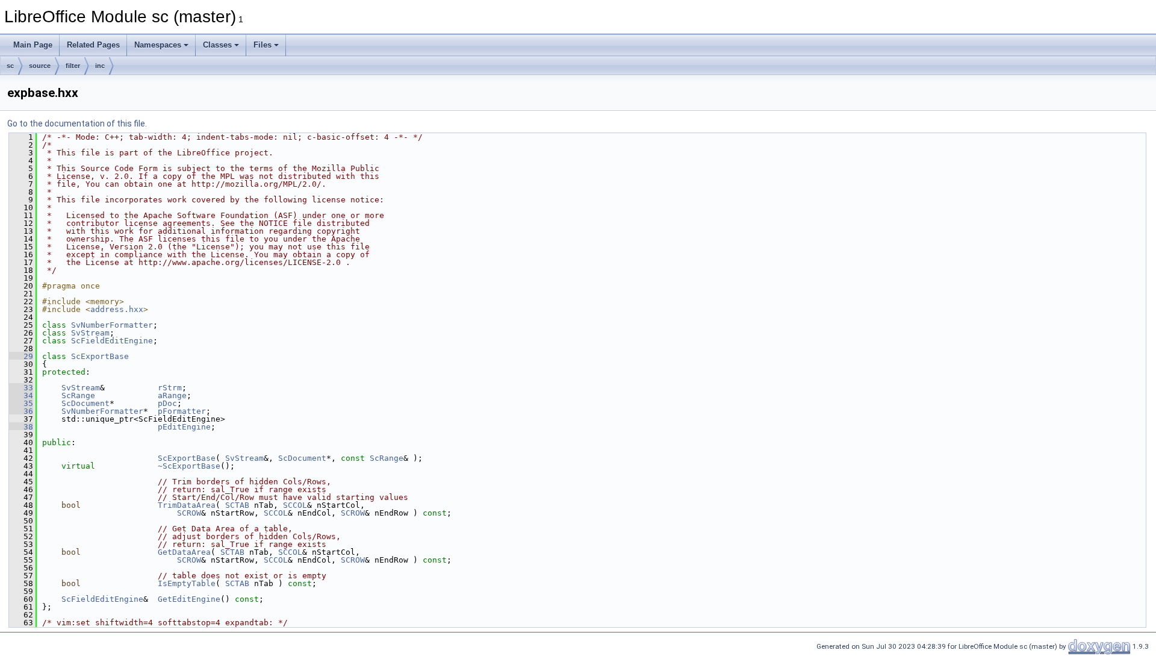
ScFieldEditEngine (112, 340)
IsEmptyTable (187, 583)
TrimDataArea (187, 505)
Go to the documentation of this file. (77, 123)
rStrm (170, 387)
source (40, 65)
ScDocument (85, 403)
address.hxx (116, 309)
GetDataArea (184, 552)
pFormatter (182, 411)
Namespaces (157, 44)
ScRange (78, 395)
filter (73, 65)
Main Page (32, 44)
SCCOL (295, 505)
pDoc (167, 403)
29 (21, 356)
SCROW (189, 512)
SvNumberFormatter (112, 325)
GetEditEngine (189, 599)
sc (10, 65)
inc (100, 65)
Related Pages (93, 44)
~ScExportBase (189, 465)
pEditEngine (184, 426)
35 (21, 403)
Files (262, 44)
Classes (217, 44)
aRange (172, 395)
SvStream (90, 332)
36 (21, 411)
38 (21, 426)
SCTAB (237, 505)
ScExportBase (100, 356)
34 (21, 395)
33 (21, 387)
